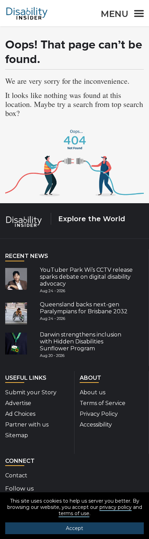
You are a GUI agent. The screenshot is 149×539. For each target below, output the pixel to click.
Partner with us (27, 424)
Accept (74, 528)
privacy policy (115, 507)
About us (92, 392)
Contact (16, 475)
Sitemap (16, 435)
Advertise (18, 403)
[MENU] (137, 15)
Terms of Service (102, 403)
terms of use (74, 513)
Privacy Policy (99, 414)
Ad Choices (20, 414)
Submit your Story (30, 392)
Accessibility (96, 424)
